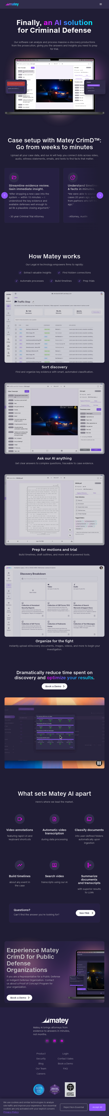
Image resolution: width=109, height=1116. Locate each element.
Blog (40, 1063)
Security (41, 1058)
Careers (41, 1073)
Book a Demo (53, 686)
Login (65, 1053)
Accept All (97, 1107)
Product (41, 1053)
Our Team (41, 1068)
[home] (12, 4)
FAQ (65, 1068)
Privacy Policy (11, 1112)
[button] (100, 4)
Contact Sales (65, 1058)
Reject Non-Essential (74, 1107)
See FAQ (84, 913)
